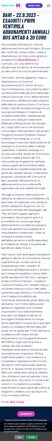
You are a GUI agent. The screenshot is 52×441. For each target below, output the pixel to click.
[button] (48, 5)
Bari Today (17, 401)
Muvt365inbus (27, 59)
